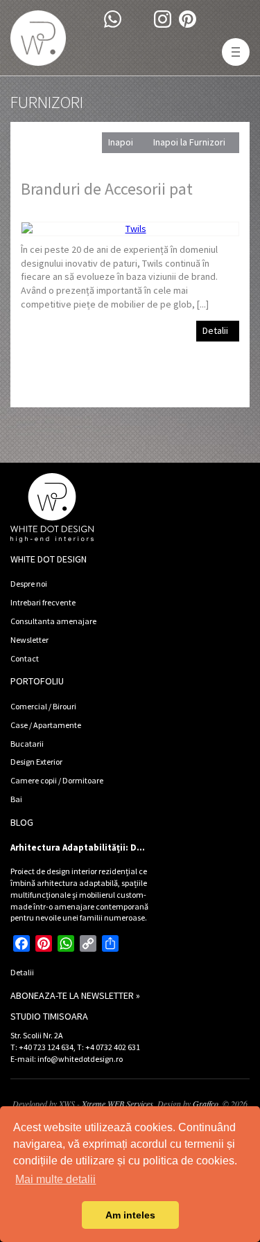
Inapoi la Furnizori (189, 142)
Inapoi (120, 142)
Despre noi (28, 583)
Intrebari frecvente (43, 602)
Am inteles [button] (130, 1215)
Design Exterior (36, 761)
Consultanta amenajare (53, 621)
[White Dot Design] (38, 38)
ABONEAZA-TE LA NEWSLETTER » (75, 995)
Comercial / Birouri (43, 706)
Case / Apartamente (45, 725)
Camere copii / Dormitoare (56, 780)
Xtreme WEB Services (117, 1103)
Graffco (205, 1103)
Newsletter (29, 640)
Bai (16, 799)
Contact (24, 658)
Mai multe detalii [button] (55, 1179)
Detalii (215, 330)
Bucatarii (27, 743)
